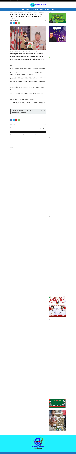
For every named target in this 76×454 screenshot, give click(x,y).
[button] (64, 9)
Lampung (28, 9)
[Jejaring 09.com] (38, 5)
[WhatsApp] (19, 23)
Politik (36, 9)
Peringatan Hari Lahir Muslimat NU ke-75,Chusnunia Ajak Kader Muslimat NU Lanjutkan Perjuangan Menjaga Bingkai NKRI (38, 127)
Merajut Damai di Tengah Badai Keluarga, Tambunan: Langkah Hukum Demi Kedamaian (15, 144)
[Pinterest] (16, 23)
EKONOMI (41, 9)
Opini (53, 9)
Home (23, 9)
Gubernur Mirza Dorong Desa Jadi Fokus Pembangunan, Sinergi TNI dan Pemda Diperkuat (28, 144)
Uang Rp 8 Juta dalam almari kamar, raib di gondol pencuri (17, 127)
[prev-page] (11, 148)
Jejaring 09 (14, 20)
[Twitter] (14, 23)
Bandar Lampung (20, 12)
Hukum (32, 9)
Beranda (11, 12)
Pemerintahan (47, 9)
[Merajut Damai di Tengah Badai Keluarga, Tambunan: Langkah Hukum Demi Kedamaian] (16, 138)
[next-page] (12, 148)
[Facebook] (11, 23)
